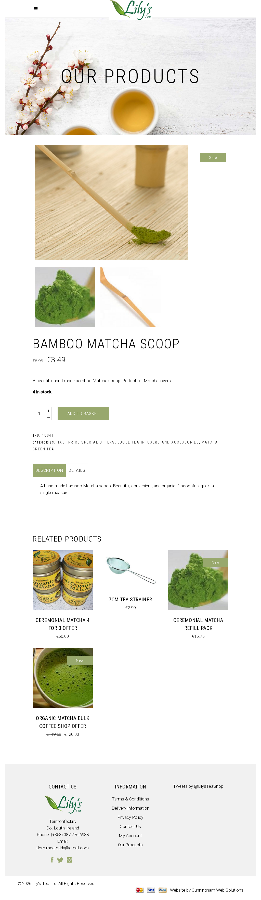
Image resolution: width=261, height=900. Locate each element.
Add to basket (83, 413)
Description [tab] (49, 470)
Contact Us (130, 826)
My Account (130, 835)
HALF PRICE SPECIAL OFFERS (86, 442)
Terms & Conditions (130, 798)
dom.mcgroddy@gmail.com (62, 847)
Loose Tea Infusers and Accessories (158, 442)
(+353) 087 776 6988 (70, 834)
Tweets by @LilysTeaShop (198, 786)
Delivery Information (130, 808)
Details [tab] (77, 470)
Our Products (130, 844)
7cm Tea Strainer (130, 600)
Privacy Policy (130, 817)
